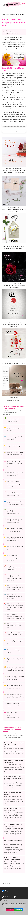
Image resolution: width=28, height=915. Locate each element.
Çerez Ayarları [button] (13, 911)
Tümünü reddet (9, 909)
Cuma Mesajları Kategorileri (14, 125)
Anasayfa (6, 30)
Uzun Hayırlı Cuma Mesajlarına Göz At (14, 131)
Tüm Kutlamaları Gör (14, 30)
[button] (3, 897)
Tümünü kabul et (18, 909)
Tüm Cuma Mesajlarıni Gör (9, 31)
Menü (23, 11)
